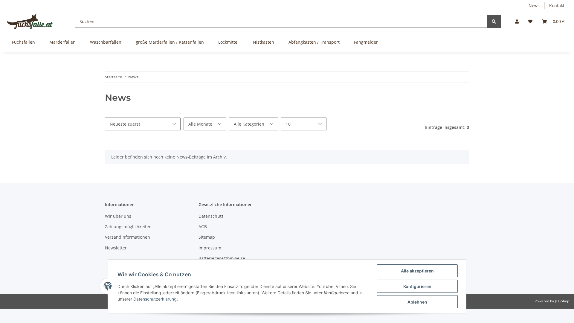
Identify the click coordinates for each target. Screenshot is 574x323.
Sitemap (207, 237)
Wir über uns (118, 216)
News (534, 5)
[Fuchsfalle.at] (30, 21)
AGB (203, 226)
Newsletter (116, 248)
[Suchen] (494, 21)
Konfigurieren (417, 286)
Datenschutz (211, 216)
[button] (516, 21)
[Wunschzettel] (530, 21)
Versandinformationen (127, 237)
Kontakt (556, 5)
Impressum (210, 248)
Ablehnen (417, 301)
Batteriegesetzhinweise (222, 258)
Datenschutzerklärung (155, 298)
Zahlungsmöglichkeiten (128, 226)
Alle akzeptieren (417, 270)
